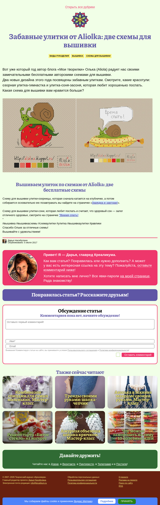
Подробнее (106, 501)
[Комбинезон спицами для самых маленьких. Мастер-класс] (28, 397)
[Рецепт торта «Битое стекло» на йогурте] (27, 427)
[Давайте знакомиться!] (23, 268)
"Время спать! (68, 215)
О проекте (123, 477)
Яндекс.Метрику (83, 501)
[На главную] (80, 27)
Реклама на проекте (128, 480)
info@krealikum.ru (39, 483)
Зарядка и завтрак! (105, 202)
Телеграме (104, 464)
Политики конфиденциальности (114, 350)
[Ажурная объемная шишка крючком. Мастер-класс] (80, 427)
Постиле (121, 464)
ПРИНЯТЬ (127, 501)
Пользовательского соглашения (82, 350)
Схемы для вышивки (98, 56)
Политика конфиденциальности (82, 483)
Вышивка (77, 56)
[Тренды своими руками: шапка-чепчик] (80, 392)
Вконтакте (68, 464)
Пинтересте (86, 464)
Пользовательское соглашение (82, 480)
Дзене (55, 464)
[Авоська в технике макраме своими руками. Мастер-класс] (133, 397)
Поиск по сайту (126, 483)
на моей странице (135, 276)
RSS (121, 486)
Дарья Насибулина (37, 480)
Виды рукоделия (59, 56)
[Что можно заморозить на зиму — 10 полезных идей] (133, 427)
